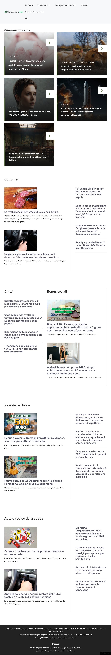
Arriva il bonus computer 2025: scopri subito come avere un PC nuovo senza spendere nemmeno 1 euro (71, 370)
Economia (84, 5)
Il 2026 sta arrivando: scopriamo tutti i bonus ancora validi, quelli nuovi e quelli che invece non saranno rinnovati (90, 437)
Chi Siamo (40, 651)
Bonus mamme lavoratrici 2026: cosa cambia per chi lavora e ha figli (90, 454)
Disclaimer (71, 651)
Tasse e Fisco (43, 5)
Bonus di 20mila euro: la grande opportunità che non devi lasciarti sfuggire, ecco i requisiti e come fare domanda (74, 327)
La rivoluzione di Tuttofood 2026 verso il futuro (31, 212)
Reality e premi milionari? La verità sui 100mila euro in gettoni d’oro (90, 245)
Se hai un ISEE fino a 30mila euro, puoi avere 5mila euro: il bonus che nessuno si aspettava (89, 419)
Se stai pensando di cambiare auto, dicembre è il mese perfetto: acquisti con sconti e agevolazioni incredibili (90, 471)
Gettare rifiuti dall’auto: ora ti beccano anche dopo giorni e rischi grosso (90, 570)
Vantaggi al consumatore (64, 5)
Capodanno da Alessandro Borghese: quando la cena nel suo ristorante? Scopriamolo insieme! (90, 229)
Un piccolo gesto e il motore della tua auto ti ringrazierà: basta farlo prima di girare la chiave (31, 255)
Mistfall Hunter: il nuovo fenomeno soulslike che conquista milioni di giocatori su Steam (26, 65)
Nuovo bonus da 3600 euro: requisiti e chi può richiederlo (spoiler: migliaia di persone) (33, 482)
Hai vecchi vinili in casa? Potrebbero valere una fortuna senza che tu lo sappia (89, 193)
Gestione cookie (105, 653)
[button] (26, 18)
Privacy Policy (60, 651)
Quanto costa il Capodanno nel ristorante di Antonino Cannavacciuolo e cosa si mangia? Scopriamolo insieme (91, 211)
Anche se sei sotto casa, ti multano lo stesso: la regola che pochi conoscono (90, 585)
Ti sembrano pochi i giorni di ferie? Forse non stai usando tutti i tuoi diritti (20, 349)
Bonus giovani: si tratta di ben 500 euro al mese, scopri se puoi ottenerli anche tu (34, 439)
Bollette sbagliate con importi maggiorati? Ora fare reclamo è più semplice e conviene (22, 304)
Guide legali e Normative (34, 12)
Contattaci (72, 638)
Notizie (28, 5)
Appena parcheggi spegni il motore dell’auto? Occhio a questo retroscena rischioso (32, 595)
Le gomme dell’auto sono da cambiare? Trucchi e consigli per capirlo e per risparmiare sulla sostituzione (89, 553)
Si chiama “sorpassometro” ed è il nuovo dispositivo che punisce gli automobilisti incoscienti (89, 534)
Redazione (49, 651)
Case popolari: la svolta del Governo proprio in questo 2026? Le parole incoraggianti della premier (23, 319)
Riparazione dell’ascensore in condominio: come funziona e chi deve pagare (23, 335)
